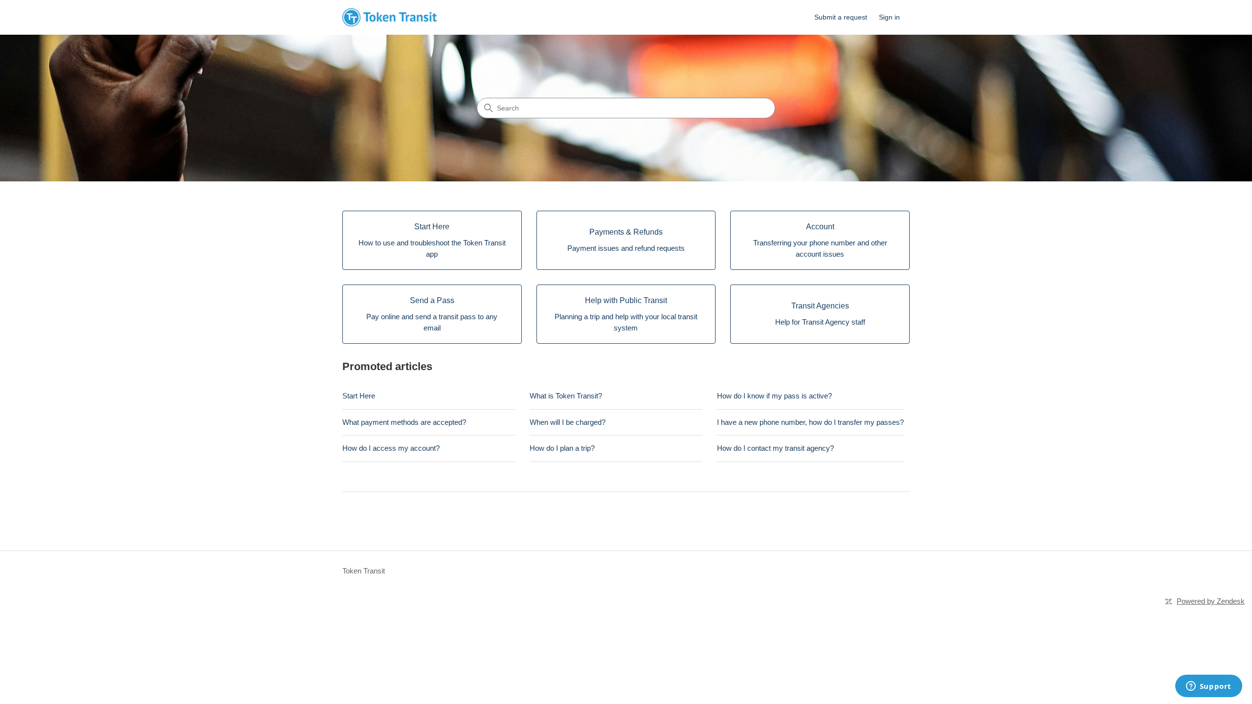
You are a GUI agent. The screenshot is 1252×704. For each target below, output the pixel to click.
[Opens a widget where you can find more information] (1208, 687)
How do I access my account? (391, 448)
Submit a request (840, 17)
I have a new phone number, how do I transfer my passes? (810, 422)
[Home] (389, 17)
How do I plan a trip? (562, 448)
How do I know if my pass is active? (774, 396)
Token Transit (363, 571)
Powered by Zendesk (1211, 601)
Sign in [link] (889, 17)
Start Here (358, 396)
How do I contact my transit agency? (775, 448)
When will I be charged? (567, 422)
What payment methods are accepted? (404, 422)
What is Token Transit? (566, 396)
